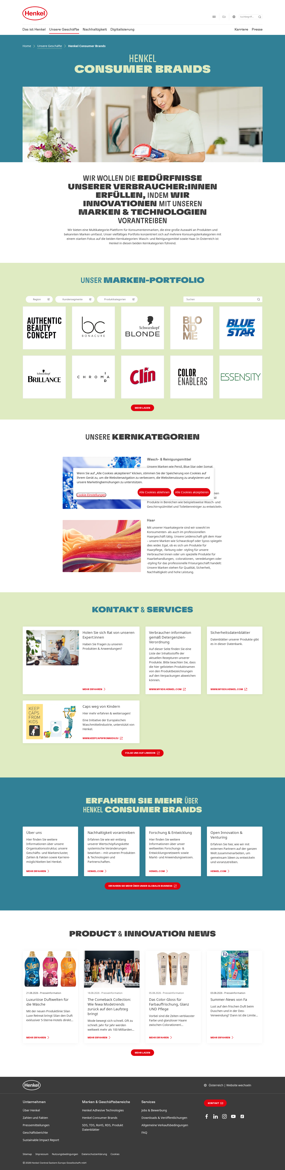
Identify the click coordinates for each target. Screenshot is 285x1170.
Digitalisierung (122, 29)
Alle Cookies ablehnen (154, 492)
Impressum (41, 1154)
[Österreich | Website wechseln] (234, 16)
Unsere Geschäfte (64, 29)
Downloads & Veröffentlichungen (164, 1118)
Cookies (115, 1154)
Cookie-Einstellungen (91, 494)
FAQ (144, 1133)
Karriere (241, 29)
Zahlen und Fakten (35, 1118)
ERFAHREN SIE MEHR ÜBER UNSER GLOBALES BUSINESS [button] (140, 886)
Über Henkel (31, 1110)
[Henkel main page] (34, 13)
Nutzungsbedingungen (65, 1154)
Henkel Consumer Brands (99, 1118)
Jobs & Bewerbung (154, 1110)
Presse (257, 29)
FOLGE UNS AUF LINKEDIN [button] (140, 753)
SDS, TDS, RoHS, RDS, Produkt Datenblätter (102, 1127)
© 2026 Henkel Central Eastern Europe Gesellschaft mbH (54, 1163)
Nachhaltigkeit (95, 29)
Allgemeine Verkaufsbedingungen (164, 1125)
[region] (143, 483)
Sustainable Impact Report (41, 1140)
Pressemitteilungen (36, 1125)
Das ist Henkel (34, 29)
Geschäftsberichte (35, 1133)
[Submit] (259, 17)
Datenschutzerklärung (94, 1154)
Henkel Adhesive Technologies (103, 1110)
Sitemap (27, 1154)
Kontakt (213, 1103)
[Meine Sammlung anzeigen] (224, 16)
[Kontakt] (214, 16)
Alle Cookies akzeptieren (192, 492)
